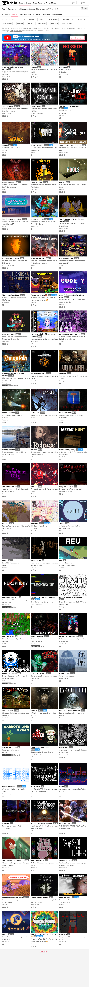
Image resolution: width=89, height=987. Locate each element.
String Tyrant (36, 560)
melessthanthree (64, 828)
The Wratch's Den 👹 (39, 295)
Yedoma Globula (8, 413)
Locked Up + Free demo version (43, 597)
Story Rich (66, 19)
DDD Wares (63, 417)
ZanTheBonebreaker (9, 187)
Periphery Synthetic (10, 597)
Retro (41, 19)
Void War (62, 373)
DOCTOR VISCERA (38, 673)
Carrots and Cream (9, 747)
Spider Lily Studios (37, 454)
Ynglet (61, 523)
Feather (5, 523)
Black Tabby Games (8, 111)
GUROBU (63, 934)
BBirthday (35, 523)
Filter (85, 8)
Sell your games (16, 31)
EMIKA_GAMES (36, 604)
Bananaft (5, 417)
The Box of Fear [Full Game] (70, 106)
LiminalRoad (63, 641)
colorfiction (6, 828)
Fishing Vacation (8, 449)
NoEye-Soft (63, 72)
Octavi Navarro (36, 754)
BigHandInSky (7, 263)
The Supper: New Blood (40, 747)
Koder (33, 378)
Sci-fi (30, 23)
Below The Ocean (9, 673)
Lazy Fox (5, 641)
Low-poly (54, 23)
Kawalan (34, 710)
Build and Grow (8, 636)
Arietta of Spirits (37, 219)
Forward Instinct (7, 902)
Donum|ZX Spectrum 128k (69, 710)
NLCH (33, 72)
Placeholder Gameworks (10, 339)
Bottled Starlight (36, 565)
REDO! (5, 560)
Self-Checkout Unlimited (11, 219)
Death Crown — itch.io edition (70, 597)
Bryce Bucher (63, 678)
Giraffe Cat (6, 300)
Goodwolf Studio (65, 302)
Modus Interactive (65, 491)
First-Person (7, 23)
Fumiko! (34, 486)
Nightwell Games (36, 902)
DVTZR (61, 791)
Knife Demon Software (67, 339)
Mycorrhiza (63, 747)
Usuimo (34, 67)
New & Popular (25, 14)
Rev (60, 560)
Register (82, 3)
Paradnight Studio (8, 491)
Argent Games (7, 224)
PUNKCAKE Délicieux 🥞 (39, 300)
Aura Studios (35, 150)
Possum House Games (66, 865)
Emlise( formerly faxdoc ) (67, 565)
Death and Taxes (8, 334)
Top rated (46, 14)
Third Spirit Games (37, 224)
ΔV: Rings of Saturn (38, 373)
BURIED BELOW (37, 145)
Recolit (5, 934)
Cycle (61, 786)
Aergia (4, 752)
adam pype (63, 263)
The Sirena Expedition (10, 295)
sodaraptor (34, 341)
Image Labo (6, 939)
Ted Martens (35, 187)
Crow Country (7, 710)
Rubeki (33, 417)
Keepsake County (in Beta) (12, 897)
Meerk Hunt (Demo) (67, 449)
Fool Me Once (36, 106)
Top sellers (37, 14)
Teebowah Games (8, 454)
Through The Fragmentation (13, 860)
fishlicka (5, 74)
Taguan (5, 145)
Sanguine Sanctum (66, 486)
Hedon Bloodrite (8, 182)
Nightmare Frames (38, 258)
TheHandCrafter (64, 902)
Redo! (4, 565)
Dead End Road (65, 413)
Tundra (61, 378)
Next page (43, 951)
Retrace (34, 449)
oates (4, 791)
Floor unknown (65, 897)
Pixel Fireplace (36, 182)
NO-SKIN (63, 67)
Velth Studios (63, 454)
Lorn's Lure (35, 413)
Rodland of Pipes (37, 636)
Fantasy (20, 23)
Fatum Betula (64, 673)
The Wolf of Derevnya (39, 897)
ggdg (60, 150)
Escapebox (62, 113)
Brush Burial (35, 786)
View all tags (67, 23)
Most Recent (57, 14)
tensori (61, 187)
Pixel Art (79, 19)
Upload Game (51, 3)
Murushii (5, 150)
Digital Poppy (63, 226)
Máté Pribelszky (7, 865)
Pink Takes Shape (37, 860)
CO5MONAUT (64, 604)
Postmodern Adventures (39, 263)
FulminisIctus (63, 752)
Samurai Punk (7, 528)
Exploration (42, 23)
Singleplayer (53, 19)
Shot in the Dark (65, 860)
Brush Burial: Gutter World (69, 334)
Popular (15, 14)
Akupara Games (64, 528)
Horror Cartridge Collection (41, 823)
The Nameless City (9, 486)
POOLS (62, 182)
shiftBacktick (6, 602)
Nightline (5, 823)
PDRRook (34, 111)
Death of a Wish (65, 823)
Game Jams (37, 3)
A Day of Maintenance (10, 258)
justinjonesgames (36, 641)
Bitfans (61, 715)
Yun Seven (34, 528)
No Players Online (66, 258)
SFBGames (5, 715)
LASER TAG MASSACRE (68, 636)
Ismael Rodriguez (8, 678)
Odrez (33, 491)
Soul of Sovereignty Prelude (70, 145)
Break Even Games (37, 828)
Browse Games (25, 3)
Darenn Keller (7, 380)
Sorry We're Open (9, 786)
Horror (31, 19)
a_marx (61, 939)
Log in (73, 3)
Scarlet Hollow (8, 106)
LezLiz (33, 865)
